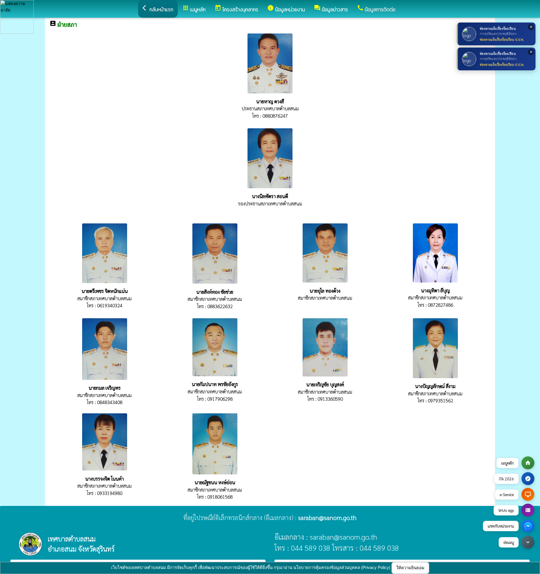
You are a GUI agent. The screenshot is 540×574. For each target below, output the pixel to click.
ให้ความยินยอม (410, 567)
